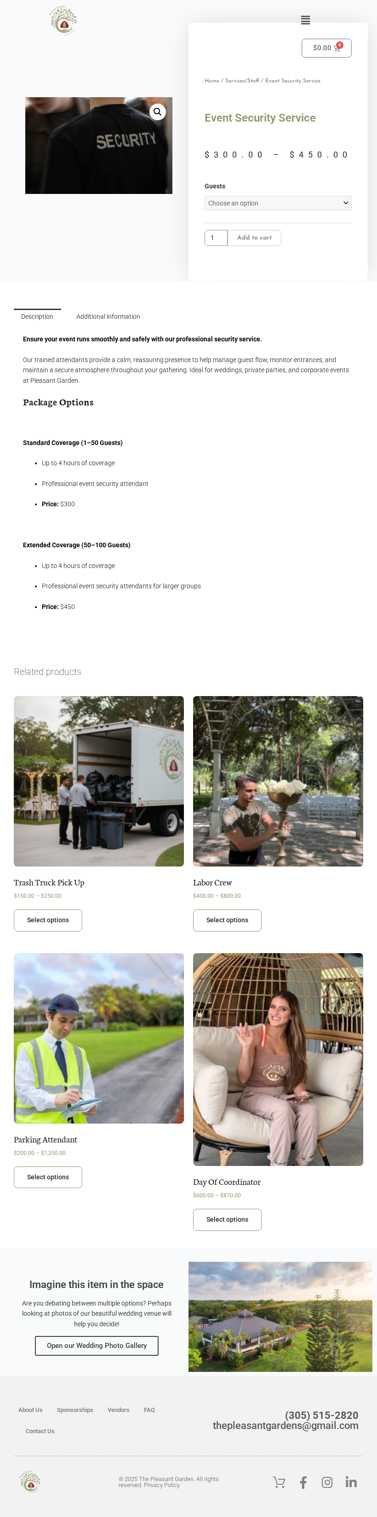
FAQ (149, 1409)
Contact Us (40, 1431)
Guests (215, 186)
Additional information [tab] (108, 316)
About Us (30, 1409)
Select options (48, 920)
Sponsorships (75, 1409)
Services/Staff (242, 81)
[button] (305, 20)
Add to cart (254, 238)
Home (212, 81)
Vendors (119, 1409)
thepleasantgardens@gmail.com (286, 1425)
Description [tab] (37, 316)
